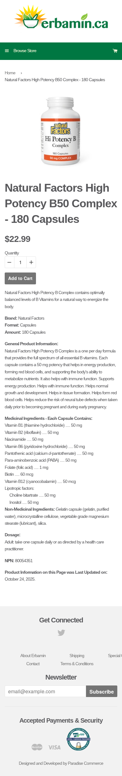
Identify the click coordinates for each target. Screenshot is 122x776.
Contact (32, 663)
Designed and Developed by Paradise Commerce (61, 763)
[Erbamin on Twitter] (61, 634)
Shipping (76, 655)
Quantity (12, 252)
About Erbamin (33, 655)
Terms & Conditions (76, 663)
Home (10, 72)
